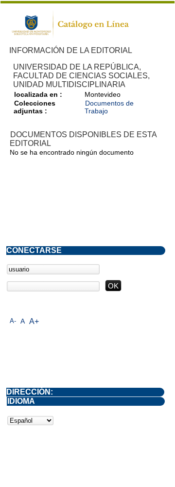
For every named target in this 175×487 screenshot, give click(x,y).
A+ (34, 321)
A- (13, 321)
